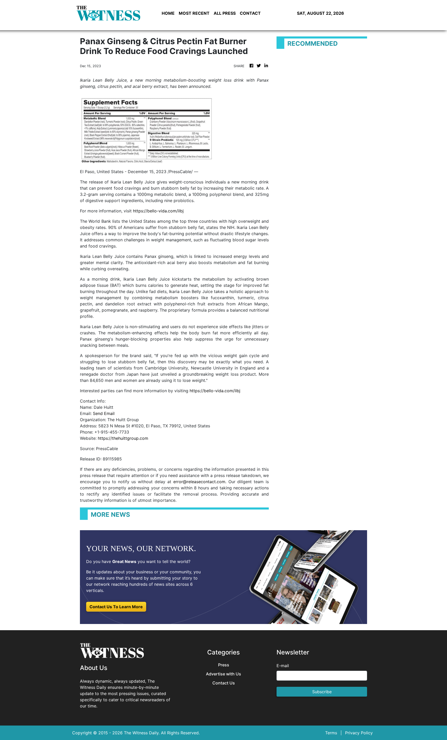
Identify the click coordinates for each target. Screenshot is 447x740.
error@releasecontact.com (199, 481)
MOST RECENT (194, 13)
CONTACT (250, 13)
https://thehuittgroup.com (123, 438)
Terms (331, 732)
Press (223, 664)
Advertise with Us (223, 674)
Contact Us (223, 683)
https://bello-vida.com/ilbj (158, 210)
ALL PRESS (225, 13)
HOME (168, 13)
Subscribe (322, 691)
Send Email (104, 413)
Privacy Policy (359, 732)
